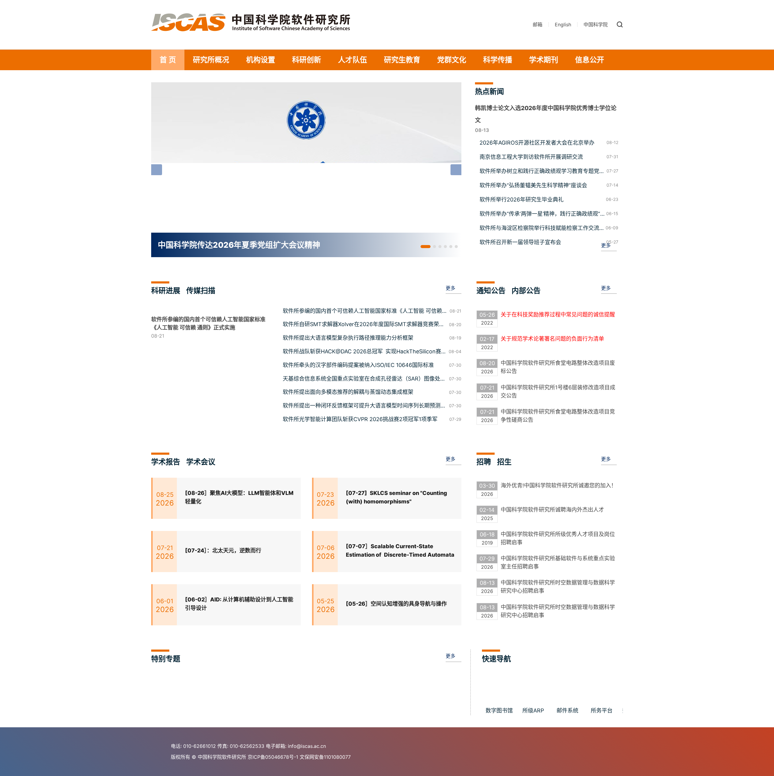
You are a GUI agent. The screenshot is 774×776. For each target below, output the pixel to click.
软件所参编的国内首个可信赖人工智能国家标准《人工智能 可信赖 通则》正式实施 (362, 312)
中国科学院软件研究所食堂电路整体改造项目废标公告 (558, 367)
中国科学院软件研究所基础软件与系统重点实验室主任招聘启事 (558, 562)
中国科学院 (596, 24)
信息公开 (589, 59)
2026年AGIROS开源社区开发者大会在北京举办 (537, 142)
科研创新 (306, 59)
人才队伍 (352, 59)
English (563, 24)
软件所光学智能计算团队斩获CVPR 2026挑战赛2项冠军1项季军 (360, 419)
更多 (606, 245)
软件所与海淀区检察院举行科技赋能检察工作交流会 (539, 228)
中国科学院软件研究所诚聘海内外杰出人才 (552, 509)
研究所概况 (211, 59)
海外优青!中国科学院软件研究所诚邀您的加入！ (558, 485)
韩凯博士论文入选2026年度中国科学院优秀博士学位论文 (545, 114)
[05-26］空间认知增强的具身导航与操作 (396, 604)
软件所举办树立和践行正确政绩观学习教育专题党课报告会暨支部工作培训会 (542, 171)
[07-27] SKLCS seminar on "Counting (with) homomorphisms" (396, 497)
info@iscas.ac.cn (307, 746)
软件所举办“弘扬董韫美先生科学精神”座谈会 (533, 185)
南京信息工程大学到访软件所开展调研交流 (531, 157)
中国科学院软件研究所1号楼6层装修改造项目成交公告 (558, 391)
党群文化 (451, 59)
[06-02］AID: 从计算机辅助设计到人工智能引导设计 (239, 603)
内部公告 (526, 290)
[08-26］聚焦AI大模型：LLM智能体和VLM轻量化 (239, 497)
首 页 (168, 59)
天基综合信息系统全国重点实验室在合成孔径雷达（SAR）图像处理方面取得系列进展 (364, 379)
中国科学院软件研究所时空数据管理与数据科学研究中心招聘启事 (558, 586)
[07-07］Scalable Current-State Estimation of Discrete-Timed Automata (400, 550)
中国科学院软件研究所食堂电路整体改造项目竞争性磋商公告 (558, 415)
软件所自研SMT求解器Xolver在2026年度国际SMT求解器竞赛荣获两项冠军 (363, 325)
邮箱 (537, 24)
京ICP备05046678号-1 (273, 757)
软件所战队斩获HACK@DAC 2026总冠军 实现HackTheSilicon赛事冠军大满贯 (362, 352)
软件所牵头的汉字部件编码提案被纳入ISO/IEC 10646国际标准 (358, 365)
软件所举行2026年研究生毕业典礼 (522, 199)
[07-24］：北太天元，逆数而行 (223, 550)
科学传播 (497, 59)
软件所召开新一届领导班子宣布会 (520, 242)
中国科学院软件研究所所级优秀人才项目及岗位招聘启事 (558, 538)
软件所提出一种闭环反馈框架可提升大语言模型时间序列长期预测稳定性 (364, 406)
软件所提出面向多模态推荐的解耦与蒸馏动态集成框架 (348, 392)
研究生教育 (402, 59)
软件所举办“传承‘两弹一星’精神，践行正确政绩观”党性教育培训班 (540, 214)
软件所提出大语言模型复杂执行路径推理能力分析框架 (348, 338)
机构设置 (260, 59)
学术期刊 (543, 59)
